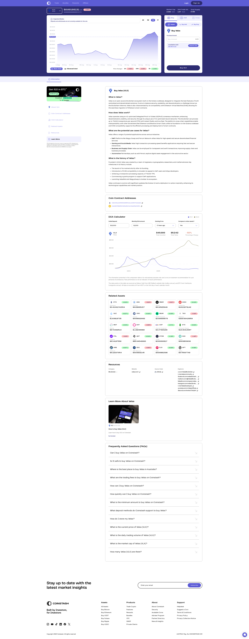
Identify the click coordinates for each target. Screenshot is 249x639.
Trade (57, 3)
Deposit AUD (193, 45)
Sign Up (196, 3)
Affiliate (85, 3)
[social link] (48, 624)
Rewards (75, 3)
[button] (153, 453)
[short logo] (49, 3)
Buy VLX (183, 68)
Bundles (65, 3)
